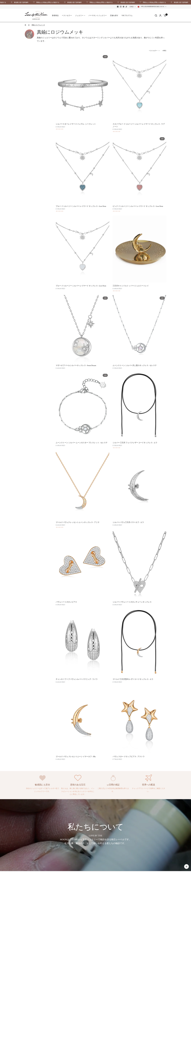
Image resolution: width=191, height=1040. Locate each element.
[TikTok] (126, 6)
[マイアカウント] (160, 15)
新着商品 (55, 15)
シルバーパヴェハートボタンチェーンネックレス (132, 602)
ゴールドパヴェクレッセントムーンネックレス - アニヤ (77, 522)
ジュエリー (79, 15)
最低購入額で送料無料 (48, 2)
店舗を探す (114, 15)
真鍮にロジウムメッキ (38, 25)
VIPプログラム (127, 15)
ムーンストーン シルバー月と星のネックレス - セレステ (135, 365)
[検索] (156, 15)
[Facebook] (117, 6)
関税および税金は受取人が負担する (21, 2)
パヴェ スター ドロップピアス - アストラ (129, 756)
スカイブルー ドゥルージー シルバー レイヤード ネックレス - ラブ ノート (139, 125)
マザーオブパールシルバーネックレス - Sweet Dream (76, 365)
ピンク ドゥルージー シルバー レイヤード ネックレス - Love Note (138, 206)
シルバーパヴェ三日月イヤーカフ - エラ (128, 522)
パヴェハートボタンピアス (66, 602)
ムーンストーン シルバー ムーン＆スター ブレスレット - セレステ (81, 442)
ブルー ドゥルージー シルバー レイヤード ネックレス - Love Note (81, 206)
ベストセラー (67, 15)
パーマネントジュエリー (97, 15)
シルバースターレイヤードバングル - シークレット (76, 124)
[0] (164, 15)
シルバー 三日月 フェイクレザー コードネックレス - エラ (135, 442)
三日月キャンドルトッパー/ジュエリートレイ (131, 286)
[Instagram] (120, 6)
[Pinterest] (123, 6)
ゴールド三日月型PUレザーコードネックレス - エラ (133, 679)
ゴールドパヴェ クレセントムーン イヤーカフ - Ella (76, 756)
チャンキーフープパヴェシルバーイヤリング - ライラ (77, 679)
